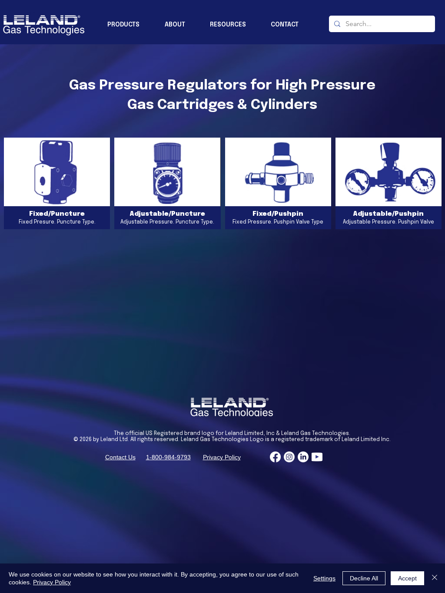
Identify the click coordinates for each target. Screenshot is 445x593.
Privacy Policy (222, 457)
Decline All (364, 578)
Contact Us (120, 457)
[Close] (434, 578)
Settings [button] (324, 578)
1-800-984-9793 (168, 457)
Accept (407, 578)
